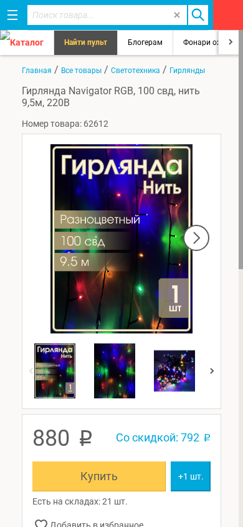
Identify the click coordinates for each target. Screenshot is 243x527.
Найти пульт (85, 42)
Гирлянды (187, 70)
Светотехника (135, 70)
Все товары (81, 70)
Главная (37, 70)
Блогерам (145, 42)
